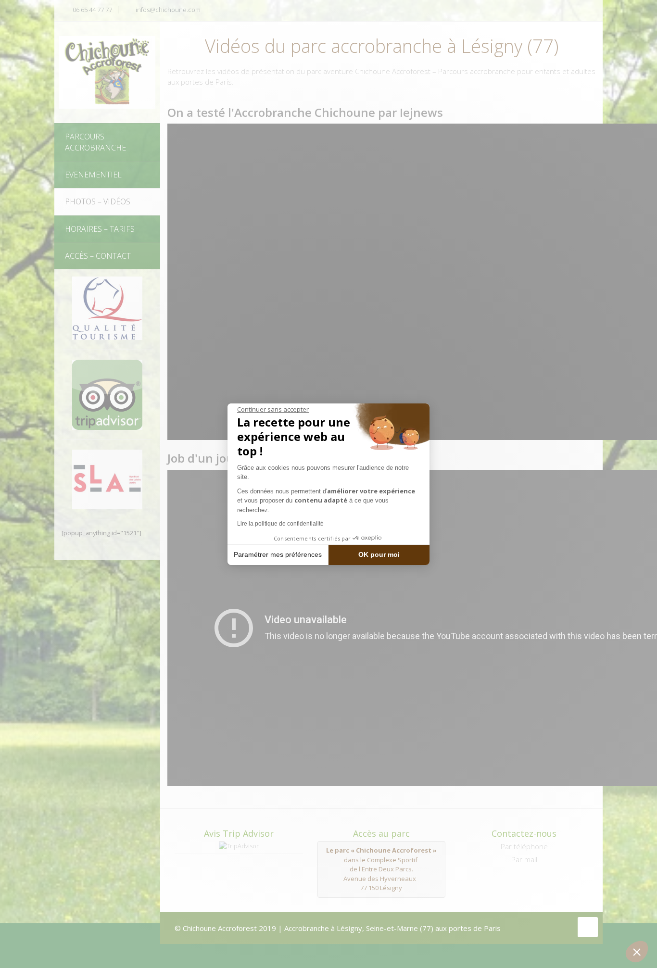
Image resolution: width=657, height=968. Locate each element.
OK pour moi (379, 554)
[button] (636, 951)
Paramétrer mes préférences (278, 554)
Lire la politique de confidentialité (280, 523)
